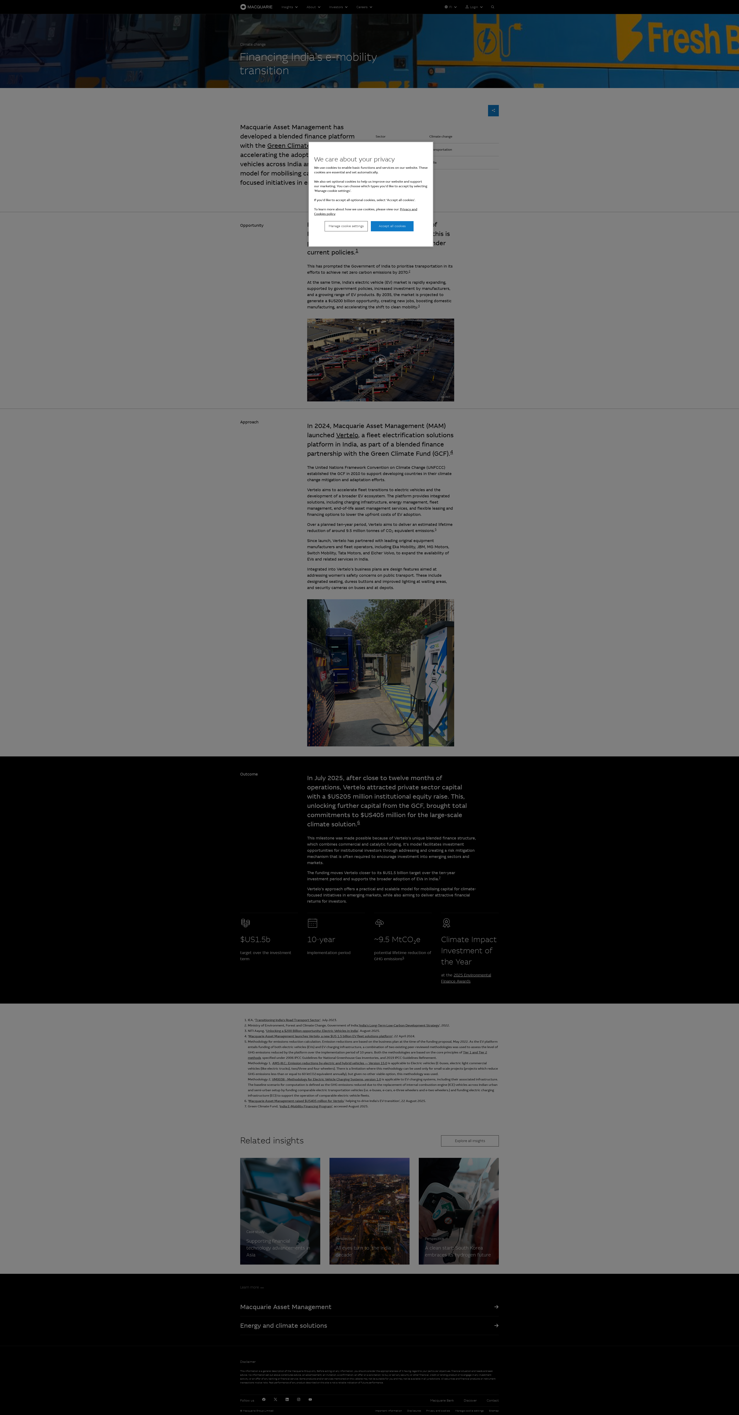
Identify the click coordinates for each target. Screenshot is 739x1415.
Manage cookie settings (346, 226)
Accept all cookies (392, 226)
